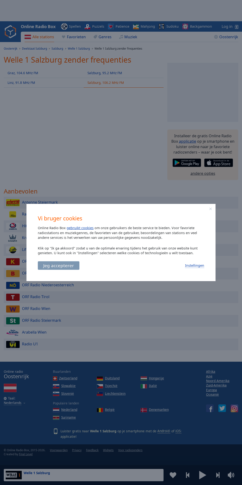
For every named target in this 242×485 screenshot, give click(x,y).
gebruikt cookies (80, 228)
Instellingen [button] (194, 265)
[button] (210, 209)
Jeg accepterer (58, 265)
